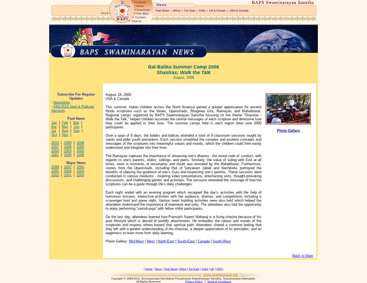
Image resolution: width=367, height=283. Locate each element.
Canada (204, 241)
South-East (186, 241)
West (151, 241)
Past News (170, 268)
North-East (166, 241)
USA (220, 268)
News (158, 268)
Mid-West (136, 241)
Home (149, 268)
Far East (194, 268)
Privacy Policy (194, 281)
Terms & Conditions (219, 281)
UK (212, 268)
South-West (222, 241)
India (205, 268)
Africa (182, 268)
